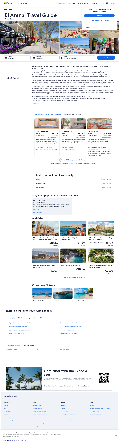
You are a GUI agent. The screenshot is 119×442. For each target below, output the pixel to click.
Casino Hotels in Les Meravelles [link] (69, 323)
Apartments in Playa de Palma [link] (68, 333)
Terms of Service (20, 440)
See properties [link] (37, 212)
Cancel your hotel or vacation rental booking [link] (101, 408)
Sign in (113, 3)
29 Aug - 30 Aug (106, 183)
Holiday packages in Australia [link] (40, 414)
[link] (99, 27)
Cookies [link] (63, 408)
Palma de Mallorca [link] (12, 349)
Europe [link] (5, 9)
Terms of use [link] (64, 411)
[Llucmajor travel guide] (63, 295)
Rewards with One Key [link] (38, 429)
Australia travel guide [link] (38, 405)
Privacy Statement (9, 440)
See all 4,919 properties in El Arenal (73, 160)
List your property (83, 3)
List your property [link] (8, 411)
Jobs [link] (5, 408)
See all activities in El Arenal (73, 277)
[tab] (47, 114)
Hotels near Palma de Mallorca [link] (18, 326)
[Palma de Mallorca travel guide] (42, 295)
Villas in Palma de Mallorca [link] (16, 333)
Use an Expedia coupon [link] (96, 414)
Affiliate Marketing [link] (8, 420)
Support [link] (92, 405)
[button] (59, 310)
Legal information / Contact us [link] (68, 420)
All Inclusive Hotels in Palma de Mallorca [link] (71, 326)
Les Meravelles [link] (65, 349)
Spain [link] (10, 9)
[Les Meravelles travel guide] (83, 295)
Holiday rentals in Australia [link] (39, 411)
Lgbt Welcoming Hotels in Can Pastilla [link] (20, 323)
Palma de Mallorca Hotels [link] (67, 330)
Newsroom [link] (6, 423)
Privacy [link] (63, 405)
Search (106, 58)
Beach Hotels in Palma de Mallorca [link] (19, 330)
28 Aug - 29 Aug (106, 179)
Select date (11, 58)
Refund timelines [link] (94, 411)
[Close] (116, 436)
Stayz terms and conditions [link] (68, 417)
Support (94, 3)
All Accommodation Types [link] (39, 423)
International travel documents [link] (98, 417)
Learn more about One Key (99, 20)
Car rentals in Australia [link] (38, 420)
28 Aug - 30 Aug (106, 187)
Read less (35, 103)
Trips (102, 3)
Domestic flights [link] (37, 417)
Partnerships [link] (7, 414)
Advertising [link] (6, 417)
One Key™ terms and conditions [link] (69, 414)
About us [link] (6, 405)
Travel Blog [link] (35, 426)
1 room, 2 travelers (70, 58)
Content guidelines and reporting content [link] (71, 423)
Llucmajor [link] (36, 349)
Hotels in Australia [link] (37, 408)
